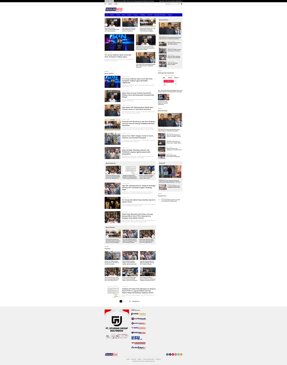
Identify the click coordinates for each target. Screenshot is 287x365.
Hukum (123, 15)
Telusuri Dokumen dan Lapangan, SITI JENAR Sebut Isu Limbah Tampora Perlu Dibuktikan (174, 149)
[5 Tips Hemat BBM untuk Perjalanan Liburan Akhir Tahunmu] (163, 187)
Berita (112, 15)
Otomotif (150, 15)
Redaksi (110, 3)
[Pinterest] (173, 354)
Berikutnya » (136, 301)
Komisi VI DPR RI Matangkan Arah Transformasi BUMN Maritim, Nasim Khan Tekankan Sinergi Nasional (130, 177)
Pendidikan (142, 15)
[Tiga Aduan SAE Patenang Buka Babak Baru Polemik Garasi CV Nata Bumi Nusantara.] (112, 22)
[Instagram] (175, 354)
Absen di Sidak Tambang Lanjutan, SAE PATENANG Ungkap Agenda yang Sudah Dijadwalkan (136, 152)
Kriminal (129, 15)
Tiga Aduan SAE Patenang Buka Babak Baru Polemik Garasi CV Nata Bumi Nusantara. (135, 1)
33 (129, 301)
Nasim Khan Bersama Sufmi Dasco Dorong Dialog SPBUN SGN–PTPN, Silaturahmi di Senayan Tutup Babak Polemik (137, 216)
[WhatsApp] (178, 354)
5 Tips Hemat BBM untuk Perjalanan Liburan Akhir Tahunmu (174, 186)
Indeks (116, 3)
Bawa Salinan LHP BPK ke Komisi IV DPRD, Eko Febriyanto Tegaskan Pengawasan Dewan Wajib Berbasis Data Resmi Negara (146, 177)
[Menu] (106, 4)
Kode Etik (133, 359)
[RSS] (181, 354)
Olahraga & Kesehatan (160, 15)
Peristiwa (135, 15)
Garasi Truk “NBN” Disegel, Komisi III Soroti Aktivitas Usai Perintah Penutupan (147, 30)
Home (107, 15)
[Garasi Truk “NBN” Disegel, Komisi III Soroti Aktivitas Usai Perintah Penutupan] (148, 22)
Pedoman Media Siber (148, 359)
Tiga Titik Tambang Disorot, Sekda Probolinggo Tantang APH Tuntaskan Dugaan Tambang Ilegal (139, 187)
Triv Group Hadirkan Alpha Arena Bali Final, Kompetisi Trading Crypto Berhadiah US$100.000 (118, 57)
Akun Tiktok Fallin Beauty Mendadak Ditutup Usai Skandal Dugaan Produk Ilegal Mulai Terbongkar (170, 91)
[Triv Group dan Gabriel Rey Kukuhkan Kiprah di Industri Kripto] (112, 203)
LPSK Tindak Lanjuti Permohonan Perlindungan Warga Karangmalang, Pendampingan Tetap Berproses (173, 156)
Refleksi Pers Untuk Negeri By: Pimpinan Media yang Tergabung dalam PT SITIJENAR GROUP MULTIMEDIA (163, 103)
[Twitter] (170, 354)
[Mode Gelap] (181, 4)
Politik (118, 15)
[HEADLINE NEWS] (114, 9)
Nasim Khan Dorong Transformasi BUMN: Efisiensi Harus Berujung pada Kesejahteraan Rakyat (145, 48)
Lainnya (170, 15)
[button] (178, 4)
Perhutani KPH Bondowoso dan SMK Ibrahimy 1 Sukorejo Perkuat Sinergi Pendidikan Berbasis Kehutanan (130, 30)
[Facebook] (167, 354)
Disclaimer (158, 359)
